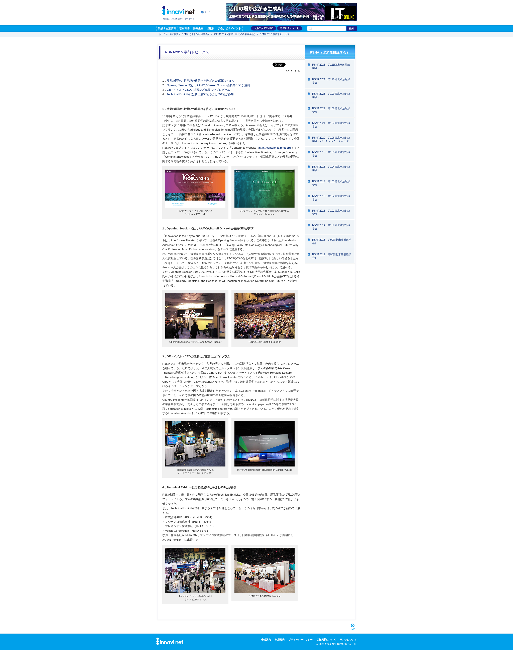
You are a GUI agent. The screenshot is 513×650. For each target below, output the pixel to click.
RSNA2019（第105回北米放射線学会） (331, 154)
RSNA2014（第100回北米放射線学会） (331, 227)
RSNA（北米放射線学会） (196, 34)
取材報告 (184, 28)
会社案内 (266, 639)
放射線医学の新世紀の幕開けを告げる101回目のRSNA (201, 80)
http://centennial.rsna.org (275, 147)
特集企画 (198, 28)
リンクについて (348, 639)
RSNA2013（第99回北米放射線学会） (331, 241)
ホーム (207, 12)
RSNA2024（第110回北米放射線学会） (331, 81)
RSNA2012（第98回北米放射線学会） (331, 256)
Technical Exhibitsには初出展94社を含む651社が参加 (200, 94)
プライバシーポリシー (301, 639)
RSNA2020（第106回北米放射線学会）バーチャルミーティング (331, 139)
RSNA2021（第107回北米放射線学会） (331, 125)
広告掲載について (326, 639)
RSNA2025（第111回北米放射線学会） (331, 66)
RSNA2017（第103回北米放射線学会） (331, 183)
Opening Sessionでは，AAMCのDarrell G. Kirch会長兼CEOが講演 (208, 85)
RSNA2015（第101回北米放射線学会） (234, 34)
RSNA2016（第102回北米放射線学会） (331, 198)
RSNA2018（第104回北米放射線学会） (331, 168)
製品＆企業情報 (167, 28)
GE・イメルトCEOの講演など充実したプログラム (198, 89)
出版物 (210, 28)
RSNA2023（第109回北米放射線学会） (331, 95)
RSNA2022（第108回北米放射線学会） (331, 110)
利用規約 (280, 639)
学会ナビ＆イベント (229, 28)
